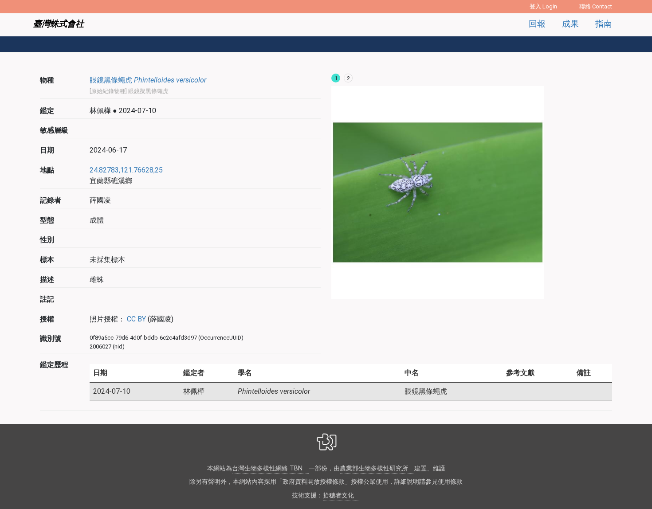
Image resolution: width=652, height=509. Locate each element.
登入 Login (543, 6)
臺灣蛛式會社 (58, 24)
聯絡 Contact (595, 6)
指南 (603, 24)
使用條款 (450, 482)
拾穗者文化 (338, 495)
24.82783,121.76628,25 (126, 170)
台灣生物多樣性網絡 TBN (267, 468)
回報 (537, 24)
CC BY (135, 319)
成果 (570, 24)
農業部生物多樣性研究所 (374, 468)
